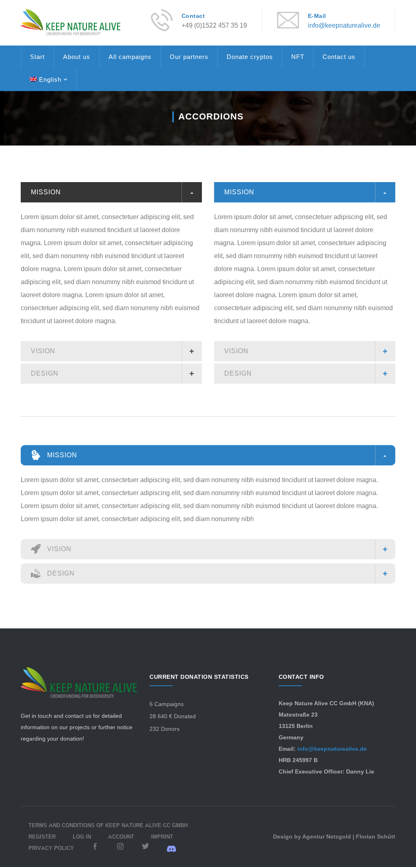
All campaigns (130, 57)
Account (121, 836)
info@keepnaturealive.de (344, 25)
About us (76, 57)
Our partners (189, 57)
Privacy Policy (51, 848)
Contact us (339, 57)
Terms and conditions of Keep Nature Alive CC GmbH (108, 825)
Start (37, 57)
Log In (82, 836)
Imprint (162, 836)
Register (42, 836)
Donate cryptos (250, 57)
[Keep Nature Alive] (71, 22)
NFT (297, 57)
